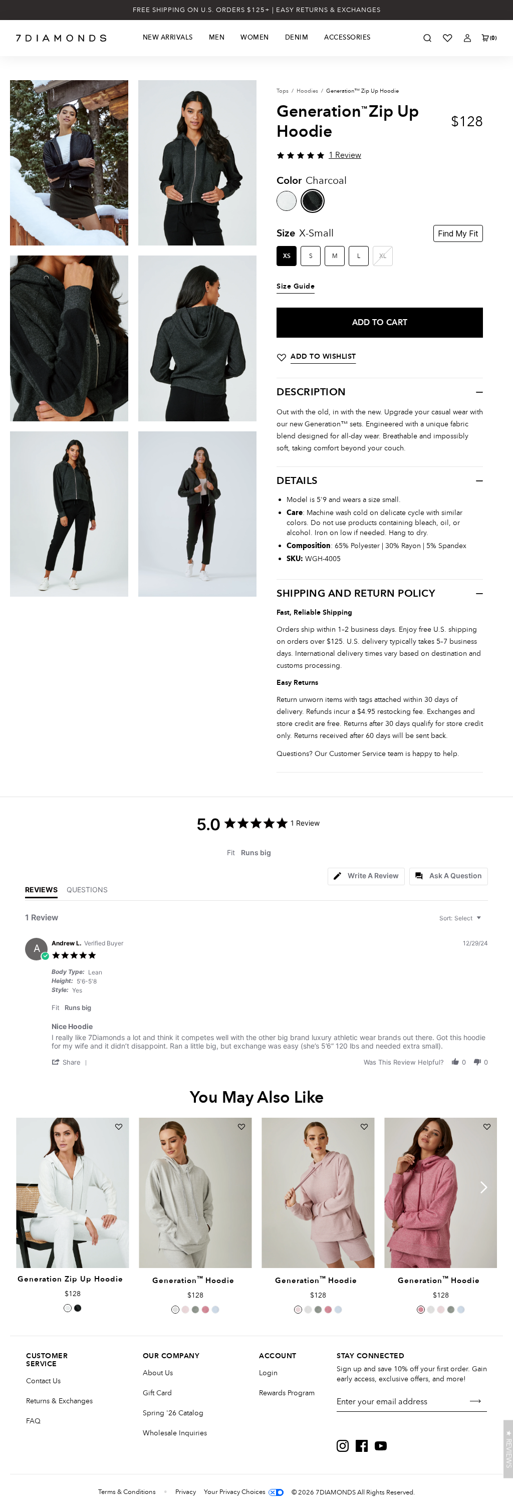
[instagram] (343, 1446)
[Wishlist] (447, 38)
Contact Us (43, 1381)
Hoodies (307, 91)
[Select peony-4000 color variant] (205, 1310)
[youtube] (381, 1446)
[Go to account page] (467, 38)
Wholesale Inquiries (175, 1433)
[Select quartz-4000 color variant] (185, 1310)
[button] (71, 1062)
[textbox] (485, 922)
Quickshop (72, 1244)
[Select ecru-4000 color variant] (175, 1310)
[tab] (366, 876)
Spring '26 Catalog (173, 1413)
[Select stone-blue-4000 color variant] (215, 1310)
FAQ (33, 1421)
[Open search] (427, 38)
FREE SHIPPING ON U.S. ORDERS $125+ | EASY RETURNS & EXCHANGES (257, 10)
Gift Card (157, 1393)
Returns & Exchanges (59, 1401)
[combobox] (461, 918)
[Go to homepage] (61, 38)
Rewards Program (287, 1393)
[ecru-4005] (287, 201)
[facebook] (362, 1446)
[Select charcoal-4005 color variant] (78, 1308)
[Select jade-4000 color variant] (195, 1310)
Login (268, 1373)
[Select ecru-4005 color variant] (68, 1308)
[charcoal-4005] (313, 201)
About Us (158, 1373)
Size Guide (296, 286)
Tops (283, 91)
